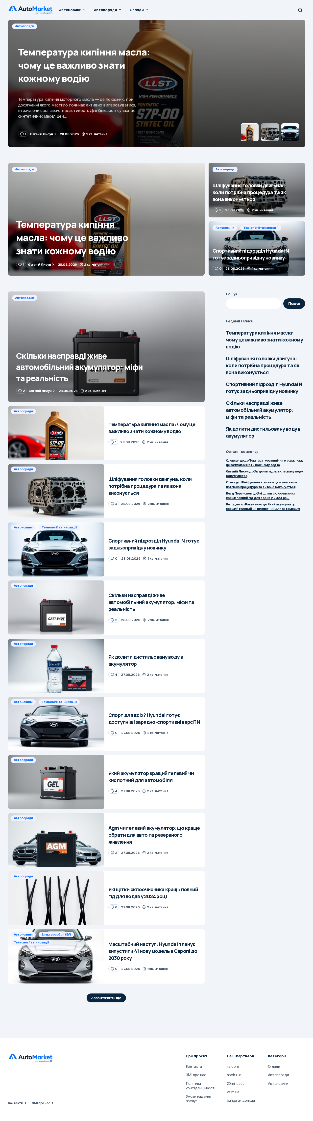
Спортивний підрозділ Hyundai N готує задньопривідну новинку (264, 387)
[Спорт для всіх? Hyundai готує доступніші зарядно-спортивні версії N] (56, 724)
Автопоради (24, 26)
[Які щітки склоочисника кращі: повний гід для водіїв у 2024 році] (56, 898)
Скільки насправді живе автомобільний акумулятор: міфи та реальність (259, 410)
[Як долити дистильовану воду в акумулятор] (56, 666)
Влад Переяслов (239, 493)
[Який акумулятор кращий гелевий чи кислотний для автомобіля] (56, 782)
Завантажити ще (106, 997)
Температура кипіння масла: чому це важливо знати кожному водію (264, 339)
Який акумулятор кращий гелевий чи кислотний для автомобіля (263, 506)
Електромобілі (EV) (56, 934)
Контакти (15, 1103)
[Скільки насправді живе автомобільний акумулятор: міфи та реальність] (106, 346)
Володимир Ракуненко (244, 504)
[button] (300, 10)
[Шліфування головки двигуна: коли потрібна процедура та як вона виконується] (156, 83)
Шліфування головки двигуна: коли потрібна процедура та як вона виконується (262, 365)
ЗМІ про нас (41, 1103)
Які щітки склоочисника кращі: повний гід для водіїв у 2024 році (260, 495)
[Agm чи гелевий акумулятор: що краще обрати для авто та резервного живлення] (56, 840)
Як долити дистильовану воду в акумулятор (263, 432)
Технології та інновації (260, 228)
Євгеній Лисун (237, 471)
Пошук (232, 293)
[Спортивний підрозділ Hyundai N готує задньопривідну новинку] (257, 248)
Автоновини (225, 228)
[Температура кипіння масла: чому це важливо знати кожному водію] (106, 219)
